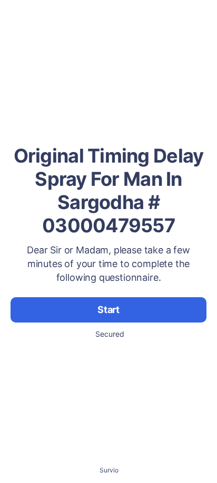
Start (108, 309)
